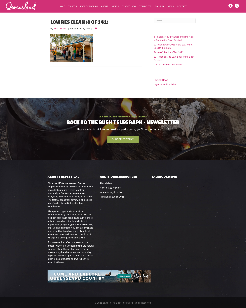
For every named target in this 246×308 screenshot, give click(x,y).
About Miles (106, 183)
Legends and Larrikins (165, 84)
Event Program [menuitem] (89, 6)
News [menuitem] (171, 6)
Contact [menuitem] (182, 6)
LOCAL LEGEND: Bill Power (168, 64)
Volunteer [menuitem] (145, 6)
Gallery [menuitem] (159, 6)
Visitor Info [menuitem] (129, 6)
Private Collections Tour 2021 (168, 52)
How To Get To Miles (110, 188)
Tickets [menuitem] (72, 6)
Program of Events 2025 (112, 197)
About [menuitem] (104, 6)
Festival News (161, 80)
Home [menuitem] (62, 6)
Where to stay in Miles (111, 192)
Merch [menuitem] (115, 6)
